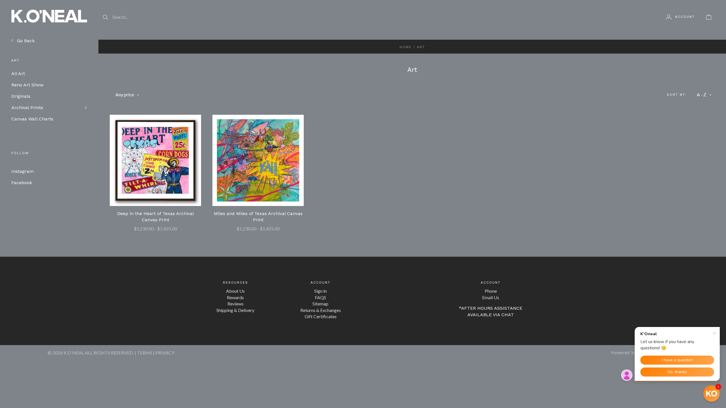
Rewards (235, 297)
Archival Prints (31, 107)
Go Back (25, 40)
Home (405, 47)
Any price (124, 94)
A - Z (701, 94)
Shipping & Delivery (235, 310)
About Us (235, 291)
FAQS (320, 297)
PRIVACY (164, 352)
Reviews (235, 303)
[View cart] (708, 17)
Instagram (22, 171)
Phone (491, 291)
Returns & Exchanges (320, 310)
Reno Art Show (29, 85)
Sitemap (320, 303)
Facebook (21, 182)
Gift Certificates (321, 316)
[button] (711, 393)
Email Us (490, 297)
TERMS (144, 352)
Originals (22, 96)
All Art (22, 73)
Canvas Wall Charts (35, 119)
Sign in (320, 291)
